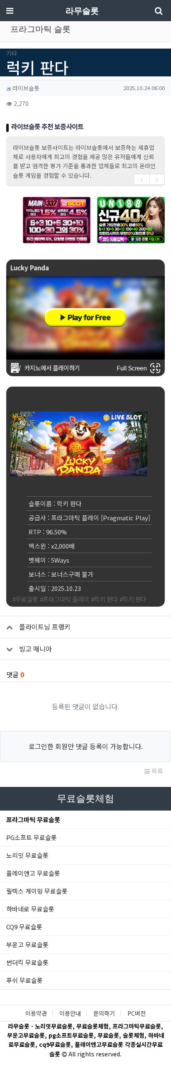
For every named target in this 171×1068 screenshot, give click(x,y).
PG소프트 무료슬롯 (31, 837)
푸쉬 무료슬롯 (24, 980)
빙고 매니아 (35, 649)
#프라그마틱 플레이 (64, 599)
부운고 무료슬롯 (27, 944)
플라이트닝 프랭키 (45, 627)
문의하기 (104, 1013)
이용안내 (70, 1013)
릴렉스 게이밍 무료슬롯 (37, 891)
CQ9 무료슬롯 (24, 926)
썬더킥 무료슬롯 (27, 962)
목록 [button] (156, 771)
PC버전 (136, 1013)
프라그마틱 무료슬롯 (33, 819)
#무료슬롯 (25, 599)
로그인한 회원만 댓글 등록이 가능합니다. (86, 746)
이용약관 (36, 1013)
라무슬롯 (82, 11)
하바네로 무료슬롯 (30, 908)
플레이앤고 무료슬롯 (33, 873)
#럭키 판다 (104, 599)
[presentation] (141, 179)
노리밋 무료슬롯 (27, 855)
